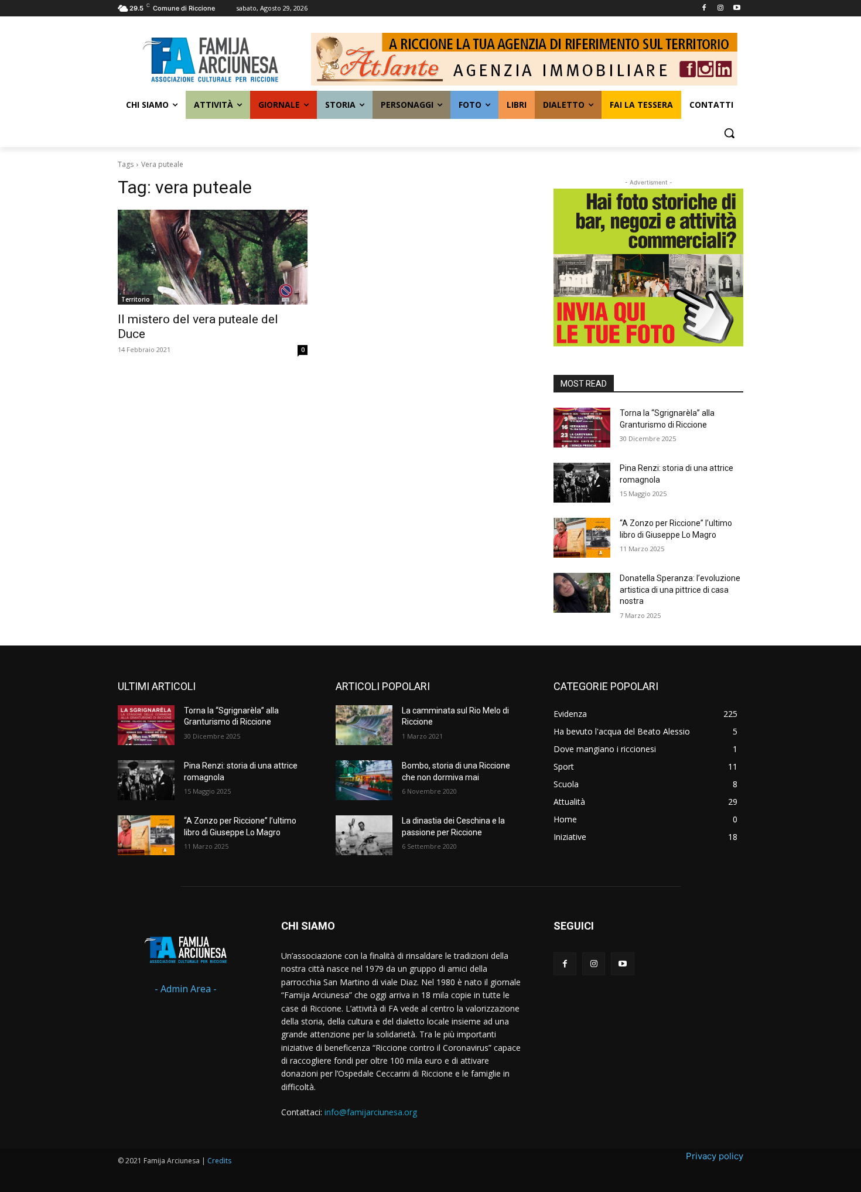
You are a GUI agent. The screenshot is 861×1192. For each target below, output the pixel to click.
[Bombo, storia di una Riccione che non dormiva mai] (364, 780)
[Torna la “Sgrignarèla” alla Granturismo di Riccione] (582, 428)
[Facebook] (704, 8)
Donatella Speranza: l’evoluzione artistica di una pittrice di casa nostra (680, 589)
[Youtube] (736, 8)
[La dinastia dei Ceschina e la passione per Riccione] (364, 835)
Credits (219, 1161)
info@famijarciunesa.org (370, 1112)
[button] (729, 133)
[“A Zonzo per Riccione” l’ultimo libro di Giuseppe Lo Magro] (582, 538)
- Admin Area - (186, 988)
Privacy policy (714, 1156)
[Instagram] (720, 8)
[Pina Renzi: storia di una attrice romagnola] (582, 483)
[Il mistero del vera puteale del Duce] (213, 257)
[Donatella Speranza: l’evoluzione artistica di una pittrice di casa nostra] (582, 593)
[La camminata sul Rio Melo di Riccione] (364, 725)
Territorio (135, 299)
